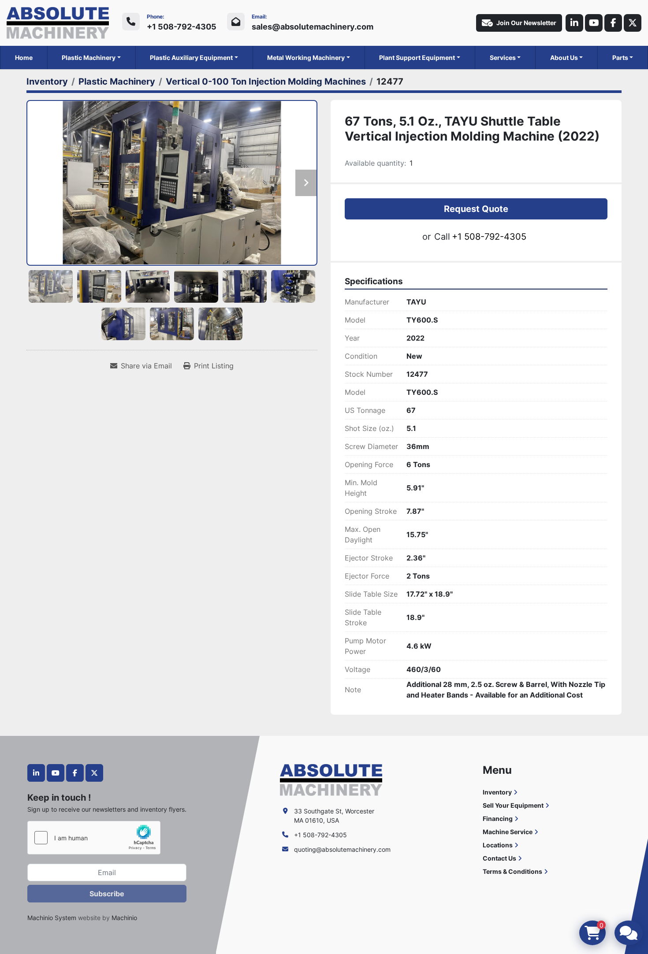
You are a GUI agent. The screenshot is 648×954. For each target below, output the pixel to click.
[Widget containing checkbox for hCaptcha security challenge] (93, 837)
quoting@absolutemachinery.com (342, 849)
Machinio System (51, 917)
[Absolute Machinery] (331, 779)
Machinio (124, 917)
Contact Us (499, 858)
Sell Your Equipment (513, 805)
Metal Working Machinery (306, 57)
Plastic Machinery (88, 57)
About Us (564, 57)
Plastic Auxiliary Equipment (191, 57)
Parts (620, 57)
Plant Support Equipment (417, 57)
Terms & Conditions (512, 871)
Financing (498, 818)
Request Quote (476, 209)
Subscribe (106, 893)
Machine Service (508, 831)
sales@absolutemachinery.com (312, 26)
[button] (91, 57)
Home (24, 57)
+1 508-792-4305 (181, 26)
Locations (498, 845)
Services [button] (503, 57)
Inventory (497, 792)
